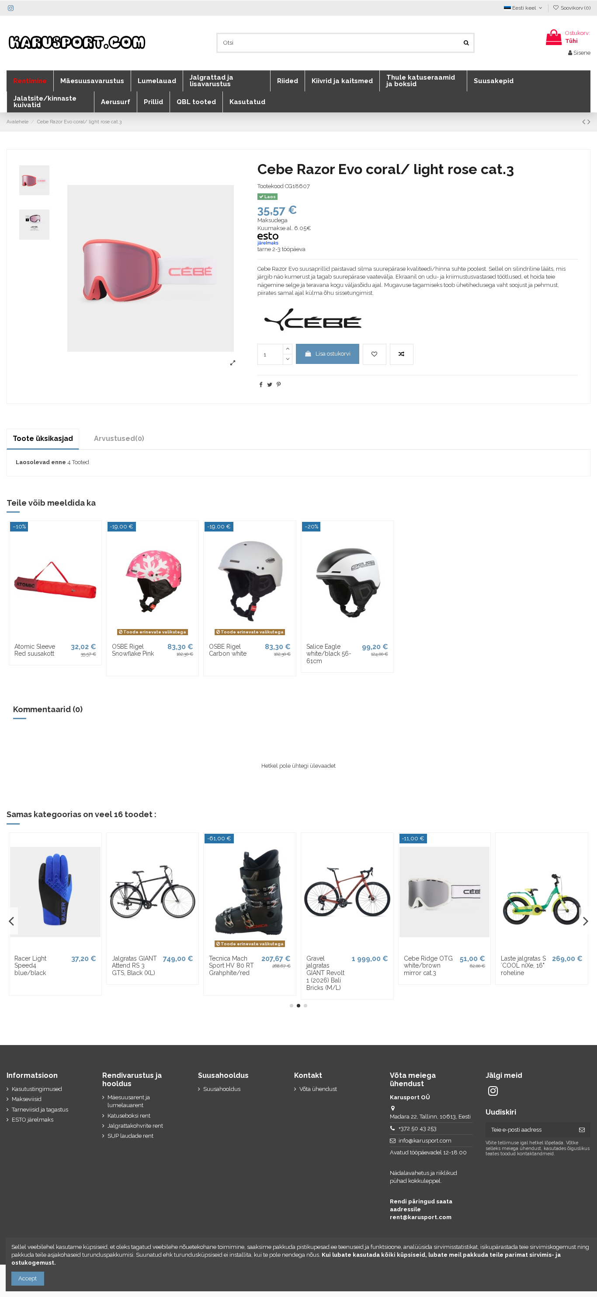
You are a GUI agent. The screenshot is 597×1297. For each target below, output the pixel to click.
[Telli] (581, 1129)
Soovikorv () (574, 8)
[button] (30, 80)
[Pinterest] (279, 384)
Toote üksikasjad (43, 438)
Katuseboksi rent (129, 1115)
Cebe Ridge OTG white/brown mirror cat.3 (428, 966)
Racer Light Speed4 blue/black (30, 966)
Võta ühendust (318, 1089)
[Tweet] (269, 384)
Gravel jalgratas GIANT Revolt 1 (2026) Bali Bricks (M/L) (325, 973)
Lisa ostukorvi (333, 353)
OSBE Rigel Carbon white (227, 650)
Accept (27, 1278)
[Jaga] (260, 384)
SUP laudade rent (130, 1136)
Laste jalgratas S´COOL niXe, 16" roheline (523, 966)
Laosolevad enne (41, 462)
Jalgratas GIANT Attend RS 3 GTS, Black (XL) (134, 966)
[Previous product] (584, 122)
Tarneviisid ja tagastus (40, 1109)
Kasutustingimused (37, 1089)
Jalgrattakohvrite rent (135, 1125)
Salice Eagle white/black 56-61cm (328, 654)
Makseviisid (27, 1099)
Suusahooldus (221, 1089)
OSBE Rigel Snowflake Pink (133, 650)
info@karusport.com (425, 1140)
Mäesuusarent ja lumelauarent (129, 1101)
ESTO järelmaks (32, 1119)
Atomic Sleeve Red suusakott (34, 650)
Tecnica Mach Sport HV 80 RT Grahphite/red (231, 966)
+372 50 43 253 (418, 1128)
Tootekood (270, 186)
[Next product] (588, 122)
